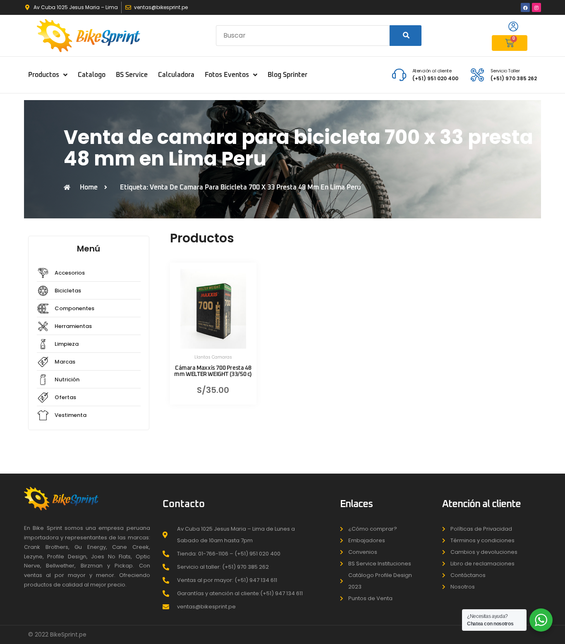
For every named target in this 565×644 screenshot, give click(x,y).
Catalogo (91, 75)
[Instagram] (536, 7)
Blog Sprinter (287, 75)
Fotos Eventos (227, 75)
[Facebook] (525, 7)
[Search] (405, 35)
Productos (43, 75)
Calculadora (176, 75)
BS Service (132, 75)
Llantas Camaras (213, 357)
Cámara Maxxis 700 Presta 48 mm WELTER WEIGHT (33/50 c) (213, 371)
